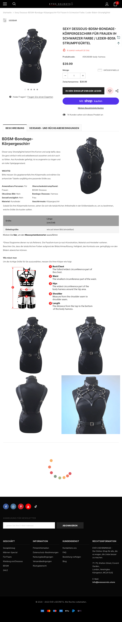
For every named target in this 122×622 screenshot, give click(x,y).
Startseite (7, 12)
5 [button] (37, 89)
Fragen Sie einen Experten (40, 97)
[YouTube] (28, 506)
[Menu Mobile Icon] (5, 4)
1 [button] (25, 89)
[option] (31, 56)
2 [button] (28, 89)
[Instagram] (13, 506)
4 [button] (34, 89)
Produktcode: (69, 57)
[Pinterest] (21, 506)
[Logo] (61, 4)
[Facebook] (6, 506)
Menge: (66, 70)
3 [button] (31, 89)
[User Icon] (107, 4)
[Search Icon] (14, 4)
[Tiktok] (36, 506)
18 (68, 114)
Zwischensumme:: (71, 82)
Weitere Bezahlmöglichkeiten (91, 108)
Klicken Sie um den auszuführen (30, 235)
